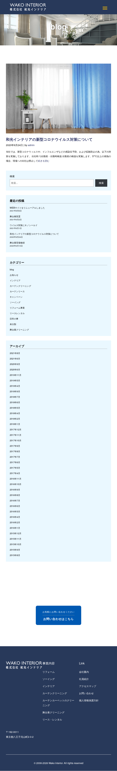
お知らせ (14, 274)
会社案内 (84, 672)
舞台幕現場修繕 (17, 242)
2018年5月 (15, 407)
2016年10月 (15, 484)
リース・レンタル (52, 719)
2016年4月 (15, 516)
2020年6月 (15, 369)
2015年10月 (15, 544)
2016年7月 (15, 500)
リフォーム (49, 672)
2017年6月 (15, 462)
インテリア (15, 280)
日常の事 (14, 318)
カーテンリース (17, 291)
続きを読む (43, 160)
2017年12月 (15, 429)
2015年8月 (15, 555)
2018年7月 (15, 396)
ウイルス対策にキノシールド (23, 225)
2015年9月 (15, 549)
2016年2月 (15, 522)
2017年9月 (15, 445)
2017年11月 (15, 434)
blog (12, 269)
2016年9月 (15, 489)
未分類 (13, 324)
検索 (12, 176)
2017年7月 (15, 456)
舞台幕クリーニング (19, 329)
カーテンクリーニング (20, 285)
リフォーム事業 (17, 307)
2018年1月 (15, 423)
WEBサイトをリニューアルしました (27, 207)
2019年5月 (15, 380)
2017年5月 (15, 467)
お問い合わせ (86, 693)
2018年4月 (15, 413)
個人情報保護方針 (89, 700)
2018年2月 (15, 418)
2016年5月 (15, 511)
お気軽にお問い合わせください (58, 615)
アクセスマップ (87, 686)
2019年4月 (15, 385)
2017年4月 (15, 473)
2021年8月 (15, 353)
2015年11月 (15, 538)
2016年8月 (15, 495)
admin (31, 145)
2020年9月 (15, 364)
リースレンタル (17, 313)
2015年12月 (15, 533)
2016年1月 (15, 527)
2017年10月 (15, 440)
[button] (105, 7)
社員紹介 (84, 679)
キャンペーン (16, 296)
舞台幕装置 (15, 216)
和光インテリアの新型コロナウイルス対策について (49, 139)
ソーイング (15, 302)
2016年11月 (15, 478)
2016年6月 (15, 505)
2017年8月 (15, 451)
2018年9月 (15, 391)
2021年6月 (15, 358)
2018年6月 (15, 402)
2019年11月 (15, 374)
